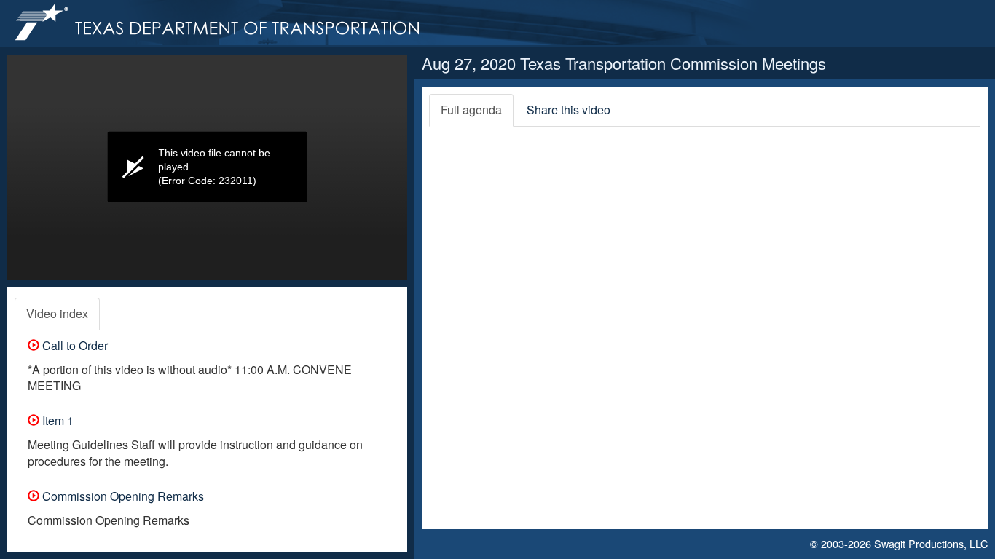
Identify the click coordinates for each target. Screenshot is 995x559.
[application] (207, 167)
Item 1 (56, 420)
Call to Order (73, 345)
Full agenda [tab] (471, 109)
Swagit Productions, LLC (931, 543)
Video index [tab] (57, 313)
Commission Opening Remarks (121, 496)
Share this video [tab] (568, 109)
